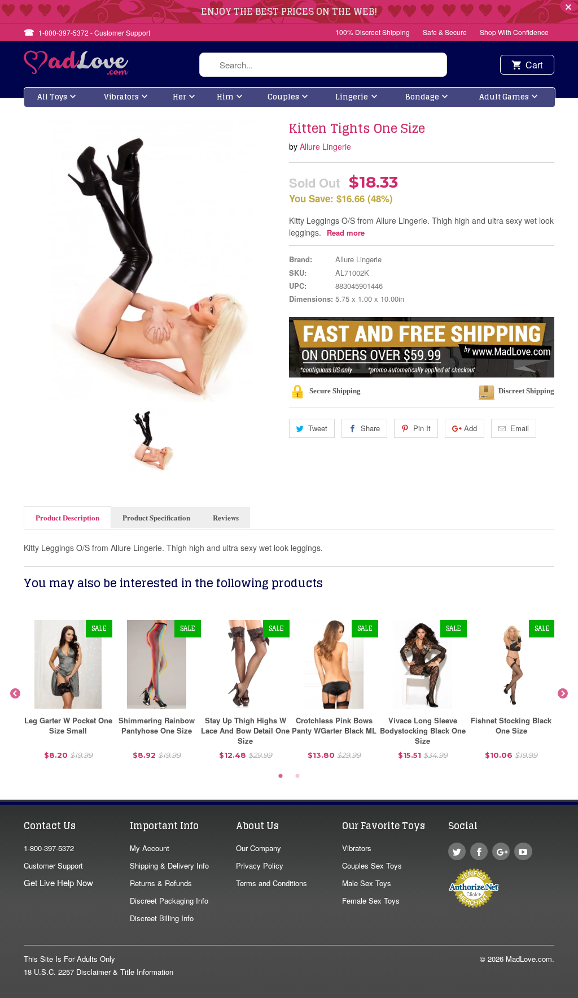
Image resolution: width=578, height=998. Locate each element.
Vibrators (121, 96)
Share (370, 428)
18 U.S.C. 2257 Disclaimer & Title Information (98, 971)
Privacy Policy (259, 865)
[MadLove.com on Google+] (501, 851)
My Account (149, 848)
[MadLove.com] (76, 71)
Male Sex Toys (366, 883)
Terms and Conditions (271, 883)
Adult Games (504, 96)
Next (562, 694)
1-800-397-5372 (49, 848)
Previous (15, 694)
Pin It (422, 428)
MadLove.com (529, 958)
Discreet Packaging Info (169, 900)
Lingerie (351, 96)
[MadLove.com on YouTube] (523, 851)
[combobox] (323, 65)
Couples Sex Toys (372, 865)
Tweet (317, 428)
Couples (283, 96)
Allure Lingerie (325, 146)
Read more (346, 232)
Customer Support (53, 865)
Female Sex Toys (371, 900)
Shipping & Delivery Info (169, 865)
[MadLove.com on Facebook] (479, 851)
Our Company (258, 848)
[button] (577, 992)
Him (225, 96)
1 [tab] (280, 776)
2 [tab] (297, 776)
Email (519, 428)
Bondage (422, 96)
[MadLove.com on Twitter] (457, 851)
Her (179, 96)
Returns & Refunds (161, 883)
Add (470, 428)
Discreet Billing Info (162, 918)
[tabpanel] (68, 694)
